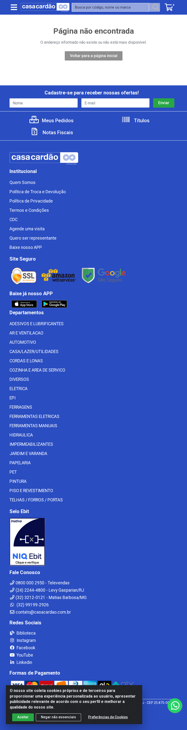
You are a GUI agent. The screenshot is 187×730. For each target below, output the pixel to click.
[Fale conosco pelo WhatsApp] (175, 705)
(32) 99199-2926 (32, 604)
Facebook (25, 647)
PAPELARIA (20, 462)
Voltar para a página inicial (93, 55)
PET (13, 472)
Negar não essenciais (58, 717)
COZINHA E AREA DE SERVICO (37, 370)
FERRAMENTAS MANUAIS (33, 425)
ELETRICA (18, 388)
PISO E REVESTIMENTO (31, 490)
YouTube (24, 655)
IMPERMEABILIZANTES (31, 444)
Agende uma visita (27, 228)
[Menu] (13, 7)
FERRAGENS (20, 407)
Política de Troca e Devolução (37, 191)
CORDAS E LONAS (26, 360)
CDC (13, 219)
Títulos (141, 120)
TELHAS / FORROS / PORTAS (36, 499)
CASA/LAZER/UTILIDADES (33, 351)
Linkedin (24, 662)
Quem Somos (22, 182)
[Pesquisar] (155, 7)
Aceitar (23, 717)
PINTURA (18, 481)
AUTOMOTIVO (22, 342)
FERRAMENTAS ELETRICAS (34, 416)
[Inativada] (93, 542)
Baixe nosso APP (25, 247)
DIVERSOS (19, 379)
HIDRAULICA (21, 435)
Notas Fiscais (57, 132)
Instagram (26, 640)
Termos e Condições (29, 210)
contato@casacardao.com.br (43, 612)
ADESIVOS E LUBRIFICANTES (36, 323)
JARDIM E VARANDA (28, 453)
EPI (12, 397)
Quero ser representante (32, 238)
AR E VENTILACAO (26, 333)
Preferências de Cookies (108, 717)
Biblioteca (26, 633)
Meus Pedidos (57, 120)
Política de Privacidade (31, 201)
